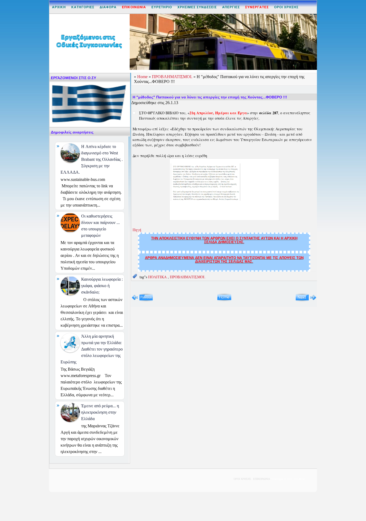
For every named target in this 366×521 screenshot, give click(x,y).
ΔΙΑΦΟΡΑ (108, 7)
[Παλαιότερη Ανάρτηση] (305, 300)
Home (143, 76)
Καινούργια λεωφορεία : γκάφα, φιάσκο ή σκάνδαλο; (102, 285)
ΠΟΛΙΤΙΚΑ (158, 276)
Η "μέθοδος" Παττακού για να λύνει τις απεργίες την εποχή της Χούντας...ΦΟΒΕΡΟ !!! (210, 97)
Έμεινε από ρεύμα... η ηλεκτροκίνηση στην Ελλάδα (100, 412)
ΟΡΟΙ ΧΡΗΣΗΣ (286, 7)
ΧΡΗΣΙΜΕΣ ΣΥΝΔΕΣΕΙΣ (197, 7)
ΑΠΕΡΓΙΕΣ (231, 7)
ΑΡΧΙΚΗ (59, 7)
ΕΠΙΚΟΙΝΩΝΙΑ (261, 478)
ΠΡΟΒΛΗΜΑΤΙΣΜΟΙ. (172, 76)
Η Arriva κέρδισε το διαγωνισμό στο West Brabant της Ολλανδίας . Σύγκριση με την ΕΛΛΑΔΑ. (92, 159)
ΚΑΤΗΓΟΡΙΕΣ (82, 7)
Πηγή (137, 229)
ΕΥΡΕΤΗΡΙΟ (161, 7)
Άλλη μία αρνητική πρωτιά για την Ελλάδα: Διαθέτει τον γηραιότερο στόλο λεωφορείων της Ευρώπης (92, 349)
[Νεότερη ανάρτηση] (142, 300)
